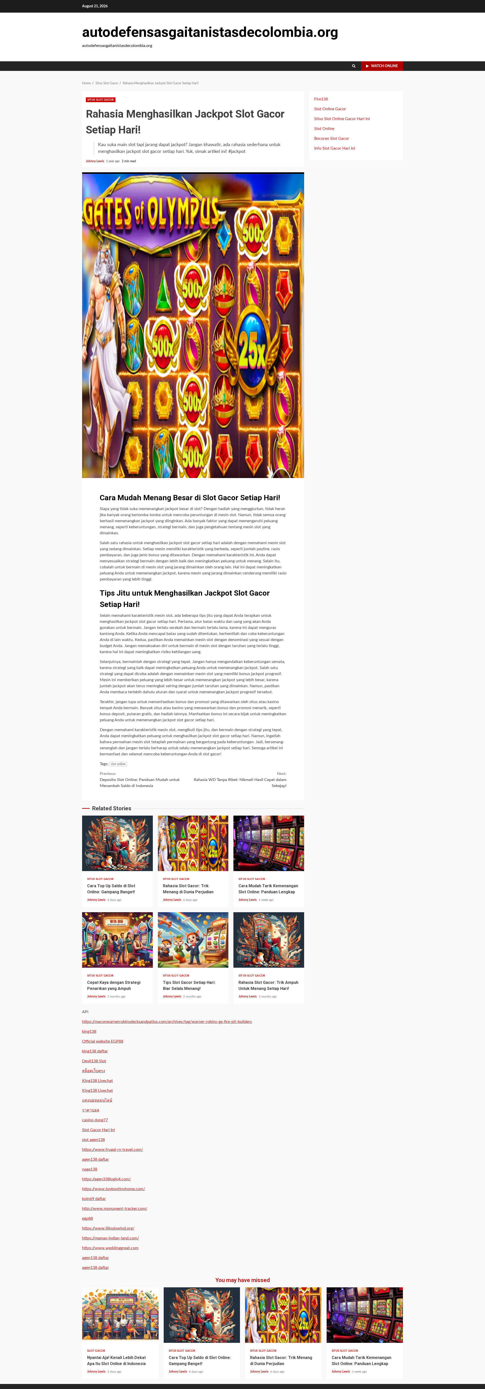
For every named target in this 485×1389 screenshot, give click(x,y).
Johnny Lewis (95, 161)
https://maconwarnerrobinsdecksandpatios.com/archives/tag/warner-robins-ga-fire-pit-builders (167, 1022)
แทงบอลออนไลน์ (97, 1100)
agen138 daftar (95, 1159)
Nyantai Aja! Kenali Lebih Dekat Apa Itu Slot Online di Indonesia (120, 1315)
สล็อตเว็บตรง (93, 1071)
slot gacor (96, 1350)
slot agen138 (93, 1140)
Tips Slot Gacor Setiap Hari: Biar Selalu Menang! (193, 940)
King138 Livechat (97, 1081)
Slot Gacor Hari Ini (98, 1130)
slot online (118, 764)
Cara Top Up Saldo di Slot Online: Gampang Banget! (117, 843)
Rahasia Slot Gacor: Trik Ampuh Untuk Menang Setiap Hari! (268, 940)
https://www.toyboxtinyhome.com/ (113, 1189)
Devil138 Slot (94, 1061)
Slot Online (324, 129)
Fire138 (321, 99)
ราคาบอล (90, 1110)
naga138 (89, 1169)
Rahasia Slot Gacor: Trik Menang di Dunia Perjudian (193, 843)
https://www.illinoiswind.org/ (108, 1228)
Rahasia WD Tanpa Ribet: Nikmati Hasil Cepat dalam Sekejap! (240, 780)
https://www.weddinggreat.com (110, 1248)
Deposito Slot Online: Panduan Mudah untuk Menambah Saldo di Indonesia (140, 780)
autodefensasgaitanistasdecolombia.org (210, 32)
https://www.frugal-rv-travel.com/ (112, 1150)
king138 (89, 1032)
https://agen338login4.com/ (106, 1179)
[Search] (353, 66)
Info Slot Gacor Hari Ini (334, 148)
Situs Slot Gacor (100, 99)
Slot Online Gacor (330, 109)
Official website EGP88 (102, 1041)
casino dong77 (95, 1120)
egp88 (87, 1218)
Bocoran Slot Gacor (331, 138)
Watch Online (384, 66)
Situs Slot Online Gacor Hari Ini (342, 119)
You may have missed (242, 1280)
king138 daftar (95, 1051)
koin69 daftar (94, 1199)
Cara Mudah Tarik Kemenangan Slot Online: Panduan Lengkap (268, 843)
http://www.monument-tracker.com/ (114, 1209)
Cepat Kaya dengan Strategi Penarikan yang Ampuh (117, 940)
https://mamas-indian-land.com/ (110, 1238)
